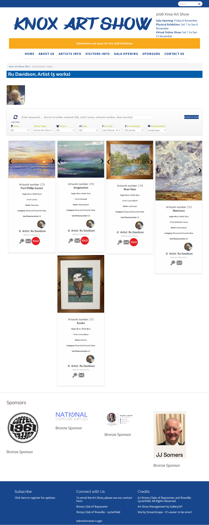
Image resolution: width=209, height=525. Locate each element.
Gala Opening (126, 54)
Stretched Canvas (181, 222)
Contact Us (174, 54)
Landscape (133, 206)
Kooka (81, 323)
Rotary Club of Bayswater (92, 506)
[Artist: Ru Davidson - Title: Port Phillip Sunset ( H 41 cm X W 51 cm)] (31, 159)
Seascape (34, 205)
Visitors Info (98, 54)
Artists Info (70, 54)
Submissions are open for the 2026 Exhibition (104, 43)
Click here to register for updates (35, 498)
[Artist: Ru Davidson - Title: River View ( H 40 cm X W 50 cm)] (129, 160)
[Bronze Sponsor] (23, 428)
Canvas (34, 199)
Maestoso (179, 210)
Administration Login (89, 521)
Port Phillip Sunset (32, 188)
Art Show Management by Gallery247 (160, 506)
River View (130, 189)
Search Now (191, 117)
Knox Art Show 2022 (19, 66)
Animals (83, 340)
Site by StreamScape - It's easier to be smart (165, 512)
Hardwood (83, 199)
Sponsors (151, 54)
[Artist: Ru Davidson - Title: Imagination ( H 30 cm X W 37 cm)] (80, 159)
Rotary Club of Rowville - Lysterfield (98, 512)
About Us (46, 54)
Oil (28, 199)
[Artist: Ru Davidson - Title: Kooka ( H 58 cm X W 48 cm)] (80, 284)
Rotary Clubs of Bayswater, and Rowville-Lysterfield (165, 499)
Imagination (81, 187)
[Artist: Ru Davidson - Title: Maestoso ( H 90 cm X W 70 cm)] (178, 171)
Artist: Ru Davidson (34, 231)
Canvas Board (132, 201)
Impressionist (83, 204)
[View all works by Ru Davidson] (31, 224)
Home (29, 54)
